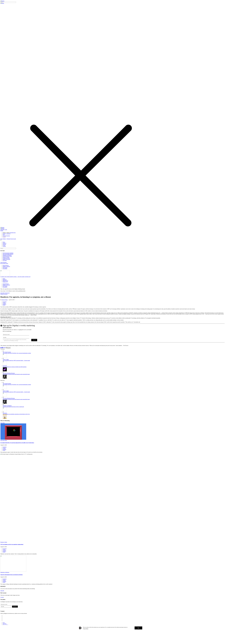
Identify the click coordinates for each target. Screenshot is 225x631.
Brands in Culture (6, 257)
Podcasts (8, 238)
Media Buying (5, 280)
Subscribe (2, 229)
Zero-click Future (3, 440)
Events (11, 238)
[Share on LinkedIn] (1, 347)
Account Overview (6, 235)
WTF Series (5, 267)
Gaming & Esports (6, 258)
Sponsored (5, 365)
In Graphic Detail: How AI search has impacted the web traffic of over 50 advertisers (17, 442)
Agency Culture (6, 359)
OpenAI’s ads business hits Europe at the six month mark (13, 406)
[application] (112, 628)
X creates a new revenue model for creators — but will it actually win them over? (15, 276)
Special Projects (6, 265)
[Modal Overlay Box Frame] (112, 334)
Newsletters (5, 268)
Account (2, 597)
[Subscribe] (2, 228)
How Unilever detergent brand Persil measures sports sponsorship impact (16, 374)
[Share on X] (3, 347)
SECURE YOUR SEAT (5, 292)
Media (4, 278)
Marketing (5, 279)
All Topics (5, 260)
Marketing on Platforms (7, 255)
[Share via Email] (4, 347)
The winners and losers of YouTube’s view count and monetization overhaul (17, 353)
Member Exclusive (3, 294)
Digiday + (5, 238)
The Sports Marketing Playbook (9, 373)
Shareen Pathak (5, 299)
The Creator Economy (7, 352)
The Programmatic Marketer (8, 254)
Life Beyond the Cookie (7, 256)
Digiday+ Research (6, 266)
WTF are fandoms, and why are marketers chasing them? (11, 544)
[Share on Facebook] (2, 347)
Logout (4, 236)
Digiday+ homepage (6, 233)
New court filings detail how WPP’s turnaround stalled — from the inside (16, 360)
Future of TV (5, 281)
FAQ (4, 234)
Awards (14, 238)
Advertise (4, 623)
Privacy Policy (5, 624)
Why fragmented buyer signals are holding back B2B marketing (14, 366)
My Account (2, 263)
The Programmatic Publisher (8, 252)
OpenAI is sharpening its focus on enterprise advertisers (11, 574)
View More (2, 422)
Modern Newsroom (6, 259)
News (1, 238)
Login (6, 229)
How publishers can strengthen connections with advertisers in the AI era (16, 414)
